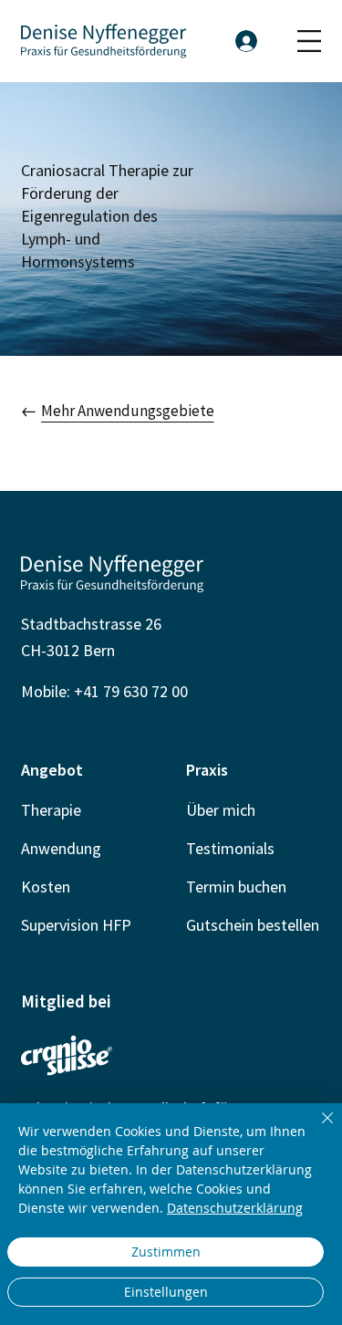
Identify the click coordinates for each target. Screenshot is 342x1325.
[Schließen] (316, 1129)
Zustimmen (166, 1251)
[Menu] (309, 41)
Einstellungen (166, 1291)
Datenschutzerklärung (235, 1207)
